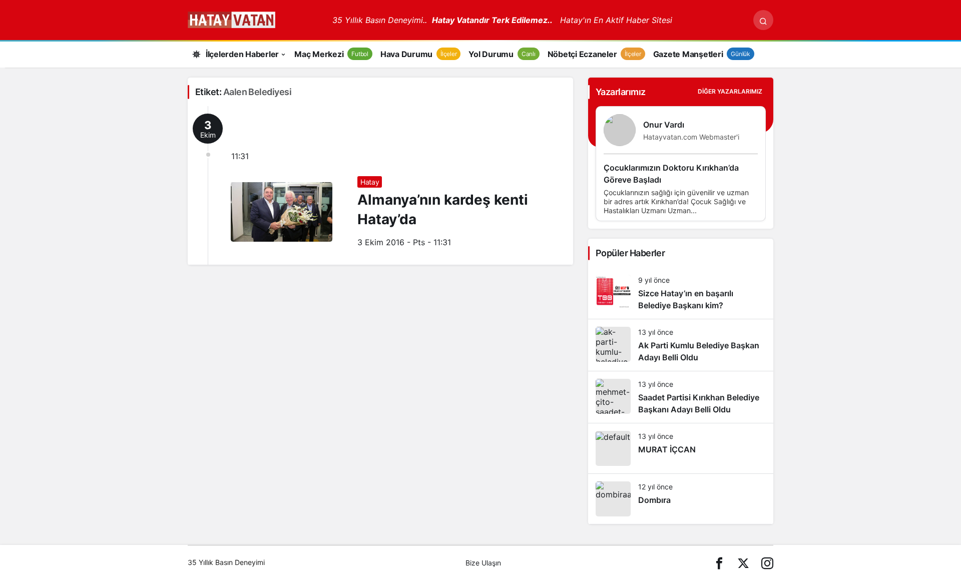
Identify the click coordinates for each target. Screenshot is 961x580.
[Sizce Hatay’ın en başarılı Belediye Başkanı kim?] (680, 293)
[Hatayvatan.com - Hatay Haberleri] (256, 19)
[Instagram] (767, 562)
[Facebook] (719, 562)
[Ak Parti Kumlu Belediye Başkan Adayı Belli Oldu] (680, 345)
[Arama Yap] (763, 20)
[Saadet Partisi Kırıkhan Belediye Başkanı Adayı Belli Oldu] (680, 397)
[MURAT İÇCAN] (680, 448)
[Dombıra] (680, 499)
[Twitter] (743, 562)
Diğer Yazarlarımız (730, 91)
